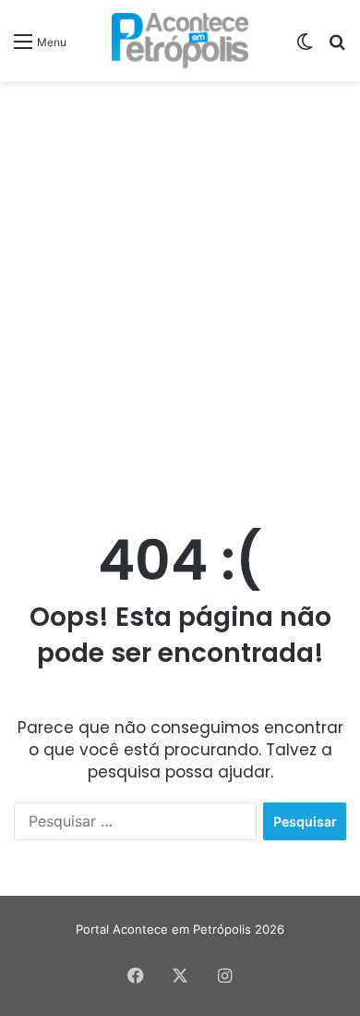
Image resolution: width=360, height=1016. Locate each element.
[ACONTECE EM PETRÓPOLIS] (180, 40)
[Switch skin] (304, 47)
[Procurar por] (337, 47)
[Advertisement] (180, 280)
